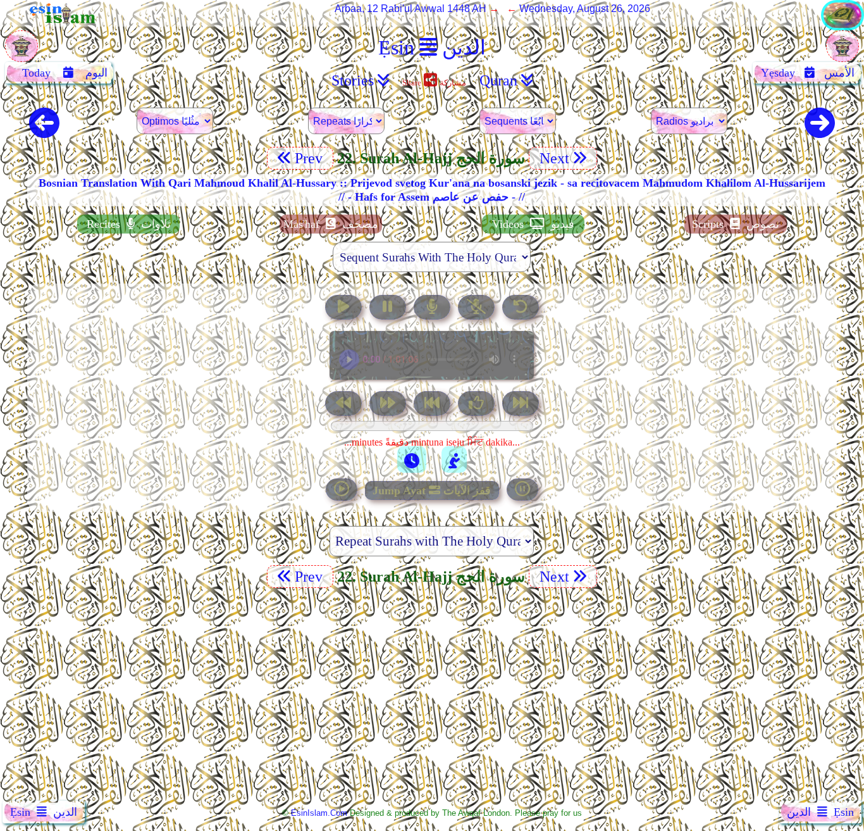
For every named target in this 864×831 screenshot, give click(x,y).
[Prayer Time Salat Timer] (454, 459)
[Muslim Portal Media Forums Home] (21, 52)
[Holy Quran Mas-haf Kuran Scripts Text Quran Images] (842, 27)
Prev (310, 158)
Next (552, 158)
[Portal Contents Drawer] (433, 404)
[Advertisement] (432, 696)
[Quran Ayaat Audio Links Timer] (411, 459)
